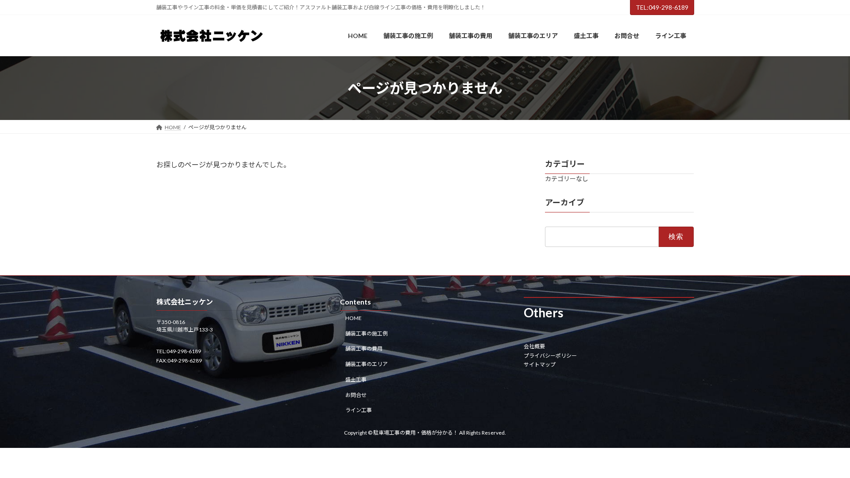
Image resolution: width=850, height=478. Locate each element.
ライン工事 (358, 410)
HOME (353, 318)
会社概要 (534, 346)
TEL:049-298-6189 (662, 7)
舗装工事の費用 (363, 349)
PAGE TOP (822, 455)
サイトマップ (540, 364)
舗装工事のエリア (366, 364)
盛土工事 (356, 379)
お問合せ (356, 395)
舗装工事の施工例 (366, 333)
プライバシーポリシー (550, 355)
